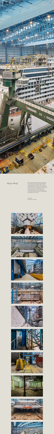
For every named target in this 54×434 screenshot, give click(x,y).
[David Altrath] (6, 3)
